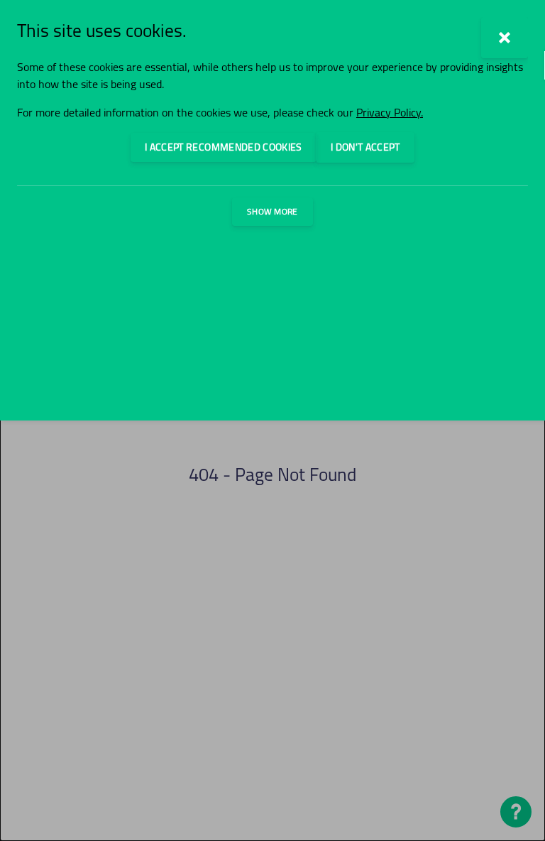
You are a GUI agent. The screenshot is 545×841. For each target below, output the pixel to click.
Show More (272, 211)
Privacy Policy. (389, 112)
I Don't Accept (365, 147)
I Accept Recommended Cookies (223, 147)
